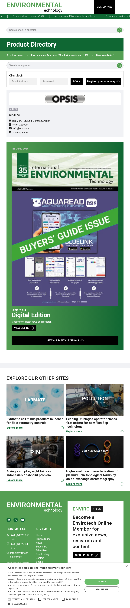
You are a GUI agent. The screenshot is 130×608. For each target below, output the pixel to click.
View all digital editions (63, 340)
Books (39, 561)
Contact (40, 557)
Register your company (101, 81)
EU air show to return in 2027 (112, 16)
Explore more (14, 427)
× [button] (126, 566)
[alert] (65, 585)
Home (39, 535)
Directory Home (14, 55)
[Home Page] (34, 7)
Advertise (41, 550)
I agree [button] (102, 581)
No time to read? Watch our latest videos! (67, 16)
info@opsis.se (21, 128)
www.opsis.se (20, 132)
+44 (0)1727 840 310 (20, 546)
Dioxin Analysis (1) (105, 55)
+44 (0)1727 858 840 (20, 537)
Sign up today (84, 555)
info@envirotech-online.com (19, 554)
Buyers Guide (43, 539)
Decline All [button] (101, 589)
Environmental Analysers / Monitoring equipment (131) (59, 55)
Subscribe (41, 546)
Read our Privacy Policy (38, 594)
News (39, 542)
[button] (9, 599)
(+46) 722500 (20, 124)
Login (76, 81)
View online (21, 327)
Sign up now (104, 6)
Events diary (42, 554)
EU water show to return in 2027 (21, 16)
